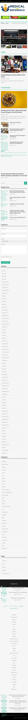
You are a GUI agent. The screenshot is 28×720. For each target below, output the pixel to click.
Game (3, 498)
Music (3, 517)
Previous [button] (2, 37)
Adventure (4, 461)
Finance (3, 484)
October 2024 (5, 321)
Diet (3, 475)
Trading (3, 543)
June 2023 (4, 366)
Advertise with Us (5, 573)
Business (4, 467)
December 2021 (5, 416)
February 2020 (5, 450)
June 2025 (4, 298)
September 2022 (5, 391)
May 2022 (4, 402)
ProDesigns (24, 717)
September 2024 (5, 324)
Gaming (3, 500)
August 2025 (4, 293)
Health (3, 52)
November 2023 (5, 352)
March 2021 (4, 441)
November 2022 (5, 385)
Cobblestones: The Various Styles (17, 203)
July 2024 (4, 329)
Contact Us (4, 560)
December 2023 (5, 349)
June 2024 (4, 332)
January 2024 (4, 346)
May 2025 (4, 301)
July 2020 (4, 447)
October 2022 (5, 388)
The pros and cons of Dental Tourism (17, 217)
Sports (3, 534)
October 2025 (5, 287)
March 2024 (4, 340)
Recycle (3, 526)
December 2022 (5, 383)
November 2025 (5, 284)
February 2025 (5, 310)
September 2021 (5, 425)
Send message (5, 262)
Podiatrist (4, 520)
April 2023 (4, 371)
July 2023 (4, 363)
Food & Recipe (5, 87)
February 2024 (5, 343)
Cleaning (4, 470)
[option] (19, 23)
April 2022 (4, 405)
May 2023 (4, 369)
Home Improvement (6, 506)
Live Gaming (4, 512)
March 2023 (4, 374)
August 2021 (4, 427)
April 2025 (4, 304)
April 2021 (4, 439)
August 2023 (4, 360)
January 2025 (4, 312)
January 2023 (4, 380)
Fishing (3, 486)
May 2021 (4, 436)
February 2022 (5, 411)
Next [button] (25, 37)
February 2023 (5, 377)
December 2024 (5, 315)
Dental (3, 472)
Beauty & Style (5, 464)
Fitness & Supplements (7, 492)
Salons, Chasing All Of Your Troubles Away (18, 592)
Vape (3, 545)
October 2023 (5, 354)
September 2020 (5, 444)
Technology (4, 540)
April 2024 (4, 338)
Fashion (3, 478)
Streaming (4, 537)
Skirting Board (5, 528)
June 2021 (4, 433)
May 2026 (4, 276)
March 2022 (4, 408)
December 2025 (5, 282)
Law (3, 509)
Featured (4, 481)
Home (3, 563)
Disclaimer (4, 570)
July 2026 (4, 270)
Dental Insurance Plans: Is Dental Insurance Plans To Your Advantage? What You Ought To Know (17, 212)
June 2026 (4, 273)
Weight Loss (4, 548)
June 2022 (4, 399)
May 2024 (4, 335)
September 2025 (5, 290)
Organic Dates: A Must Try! (15, 122)
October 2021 (5, 422)
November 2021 (5, 419)
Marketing (4, 514)
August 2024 (4, 326)
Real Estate (4, 523)
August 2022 (4, 394)
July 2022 (4, 397)
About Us (4, 567)
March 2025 (4, 307)
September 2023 (5, 357)
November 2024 (5, 318)
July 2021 (4, 430)
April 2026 (4, 279)
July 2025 (4, 296)
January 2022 (4, 413)
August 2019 (4, 453)
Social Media (4, 531)
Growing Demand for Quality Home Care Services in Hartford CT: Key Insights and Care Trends (18, 702)
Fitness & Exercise (6, 489)
